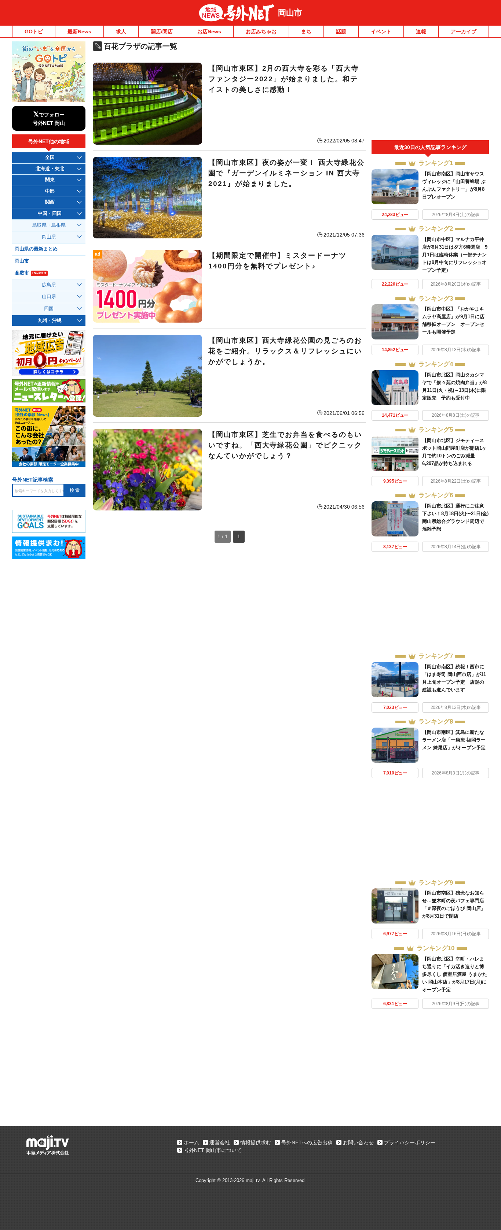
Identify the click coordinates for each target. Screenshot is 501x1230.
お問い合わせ (358, 1142)
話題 (341, 31)
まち (306, 31)
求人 (121, 31)
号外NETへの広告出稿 (307, 1142)
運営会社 (219, 1142)
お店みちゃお (261, 31)
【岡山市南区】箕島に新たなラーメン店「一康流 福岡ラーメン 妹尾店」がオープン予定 (454, 739)
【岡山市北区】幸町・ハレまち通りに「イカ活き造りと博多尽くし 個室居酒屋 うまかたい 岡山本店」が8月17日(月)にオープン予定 (454, 974)
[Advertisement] (430, 91)
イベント (381, 31)
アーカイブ (463, 31)
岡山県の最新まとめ (36, 249)
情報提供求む (255, 1142)
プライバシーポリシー (409, 1142)
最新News (79, 31)
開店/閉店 (162, 31)
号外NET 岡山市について (213, 1150)
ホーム (191, 1142)
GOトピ (34, 31)
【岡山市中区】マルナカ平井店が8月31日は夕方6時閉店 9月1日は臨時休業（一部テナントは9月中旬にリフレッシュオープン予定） (454, 255)
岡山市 (290, 12)
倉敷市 (30, 272)
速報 (421, 31)
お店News (209, 31)
